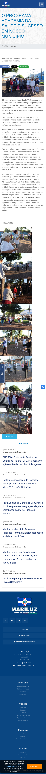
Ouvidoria (23, 712)
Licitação (23, 736)
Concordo (34, 766)
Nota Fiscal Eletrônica (23, 739)
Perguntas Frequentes (25, 642)
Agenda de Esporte (23, 718)
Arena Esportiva (23, 720)
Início (5, 46)
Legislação (23, 691)
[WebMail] (25, 620)
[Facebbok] (5, 620)
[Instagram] (2, 380)
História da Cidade (23, 686)
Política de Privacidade (15, 765)
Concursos (23, 710)
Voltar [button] (10, 437)
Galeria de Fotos (23, 755)
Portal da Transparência (23, 715)
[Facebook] (2, 367)
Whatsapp (24, 66)
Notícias (13, 46)
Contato (25, 629)
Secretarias (23, 694)
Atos (23, 734)
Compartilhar (5, 66)
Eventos (23, 752)
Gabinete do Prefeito (23, 689)
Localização (25, 636)
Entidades (23, 707)
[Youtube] (2, 373)
